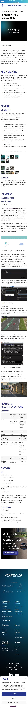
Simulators (5, 625)
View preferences (14, 702)
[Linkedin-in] (11, 675)
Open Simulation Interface (12, 208)
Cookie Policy (13, 706)
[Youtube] (17, 675)
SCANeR (17, 602)
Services (17, 625)
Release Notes (7, 11)
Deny (14, 698)
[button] (25, 679)
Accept (14, 694)
